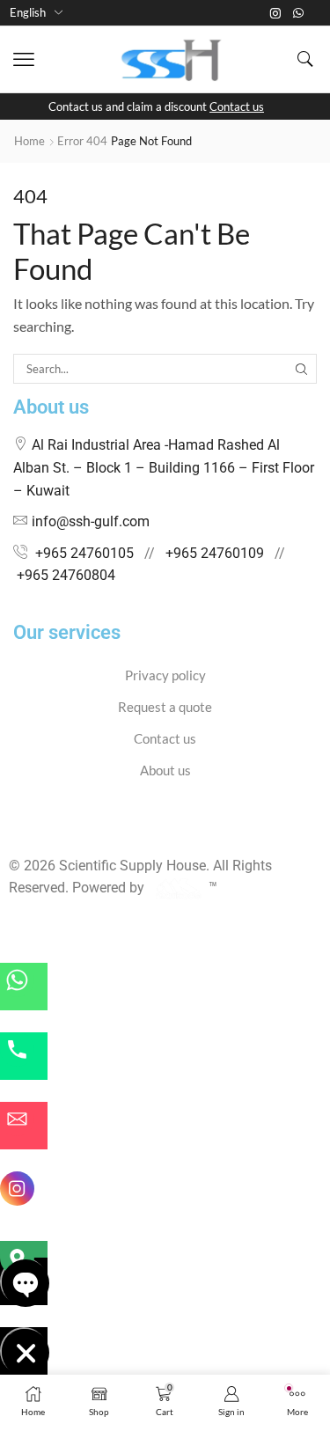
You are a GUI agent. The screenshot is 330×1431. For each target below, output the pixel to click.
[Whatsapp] (298, 13)
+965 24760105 (84, 553)
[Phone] (24, 1056)
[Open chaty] (24, 1281)
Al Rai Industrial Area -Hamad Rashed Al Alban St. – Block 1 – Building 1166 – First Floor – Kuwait (163, 467)
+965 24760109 (214, 553)
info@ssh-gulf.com (91, 521)
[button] (23, 59)
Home (29, 141)
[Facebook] (13, 831)
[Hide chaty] (24, 1351)
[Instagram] (275, 13)
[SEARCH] (302, 369)
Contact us (236, 106)
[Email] (24, 1125)
